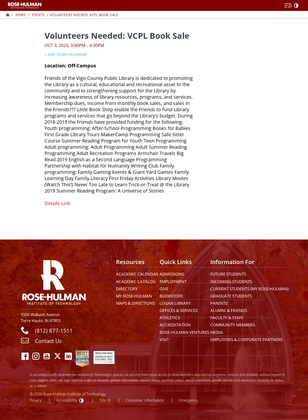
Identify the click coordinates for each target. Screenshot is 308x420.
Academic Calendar (137, 274)
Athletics (170, 317)
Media (216, 332)
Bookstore (171, 296)
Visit (164, 339)
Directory (127, 288)
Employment (173, 281)
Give (164, 288)
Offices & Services (179, 310)
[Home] (8, 15)
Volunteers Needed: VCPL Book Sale (84, 15)
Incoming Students (231, 281)
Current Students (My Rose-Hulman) (249, 288)
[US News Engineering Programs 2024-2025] (82, 356)
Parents (219, 303)
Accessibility (66, 400)
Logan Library (175, 303)
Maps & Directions (135, 303)
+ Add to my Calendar (66, 54)
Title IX (105, 400)
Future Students (228, 274)
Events (38, 15)
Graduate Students (231, 296)
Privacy (35, 400)
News (21, 15)
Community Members (232, 325)
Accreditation (175, 325)
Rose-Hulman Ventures (184, 332)
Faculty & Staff (227, 317)
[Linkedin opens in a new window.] (68, 356)
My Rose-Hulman (134, 296)
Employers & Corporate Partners (246, 339)
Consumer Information (145, 400)
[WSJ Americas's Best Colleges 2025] (104, 356)
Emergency (188, 400)
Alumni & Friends (228, 310)
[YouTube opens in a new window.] (46, 356)
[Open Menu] (288, 5)
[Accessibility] (297, 6)
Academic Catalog (136, 281)
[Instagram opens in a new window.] (36, 356)
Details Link (57, 203)
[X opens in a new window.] (57, 356)
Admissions (172, 274)
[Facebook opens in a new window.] (25, 356)
